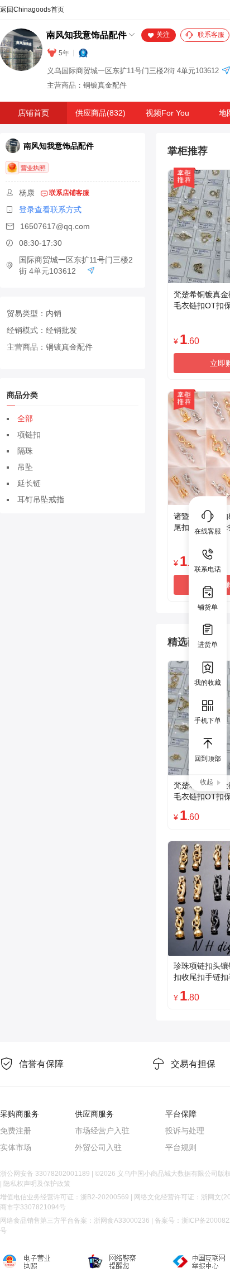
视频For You (167, 112)
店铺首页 (33, 112)
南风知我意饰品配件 (86, 35)
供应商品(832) (100, 112)
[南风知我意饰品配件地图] (226, 71)
